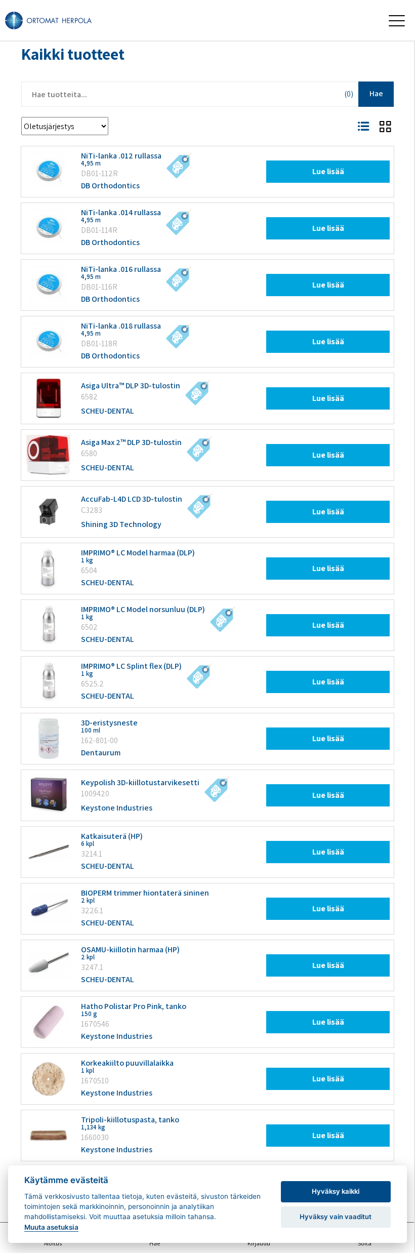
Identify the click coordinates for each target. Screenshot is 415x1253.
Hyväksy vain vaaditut (335, 1216)
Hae (376, 93)
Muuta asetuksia (51, 1227)
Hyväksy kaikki (335, 1191)
